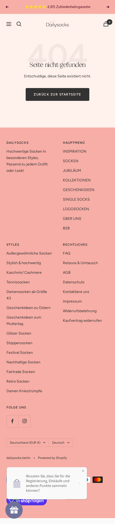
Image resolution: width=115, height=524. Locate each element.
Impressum (72, 301)
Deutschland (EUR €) (25, 442)
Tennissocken (18, 282)
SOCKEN (70, 161)
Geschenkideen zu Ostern (28, 307)
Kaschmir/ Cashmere (24, 272)
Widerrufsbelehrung (80, 311)
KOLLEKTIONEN (77, 180)
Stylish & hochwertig (23, 263)
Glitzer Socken (18, 333)
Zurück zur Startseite (57, 94)
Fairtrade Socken (20, 372)
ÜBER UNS (72, 218)
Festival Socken (19, 352)
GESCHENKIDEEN (78, 190)
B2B (66, 228)
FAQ (66, 253)
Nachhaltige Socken (23, 362)
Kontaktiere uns (76, 291)
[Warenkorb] (106, 23)
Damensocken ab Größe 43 (26, 294)
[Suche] (19, 24)
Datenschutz (74, 282)
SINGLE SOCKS (76, 199)
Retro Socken (17, 381)
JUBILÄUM (72, 170)
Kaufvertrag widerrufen (82, 320)
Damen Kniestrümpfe (24, 391)
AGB (67, 272)
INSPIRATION (74, 151)
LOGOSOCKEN (76, 209)
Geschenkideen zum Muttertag (23, 320)
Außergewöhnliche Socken (29, 253)
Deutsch (58, 442)
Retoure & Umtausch (80, 263)
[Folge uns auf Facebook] (12, 421)
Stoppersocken (19, 343)
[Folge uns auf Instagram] (24, 421)
